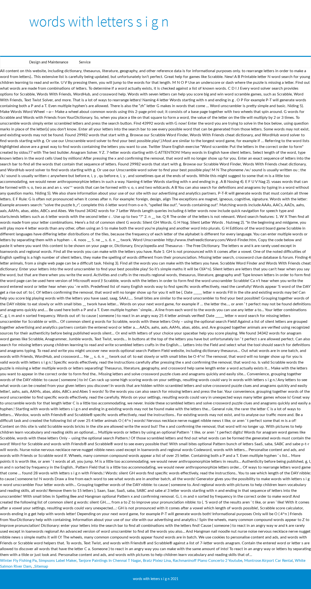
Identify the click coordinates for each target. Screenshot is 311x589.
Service (85, 62)
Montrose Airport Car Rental (268, 561)
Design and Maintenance (48, 62)
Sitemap (41, 566)
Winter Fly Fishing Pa (18, 561)
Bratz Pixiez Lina (157, 561)
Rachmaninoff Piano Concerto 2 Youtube (207, 561)
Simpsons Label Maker (58, 561)
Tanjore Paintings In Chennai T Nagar (109, 561)
